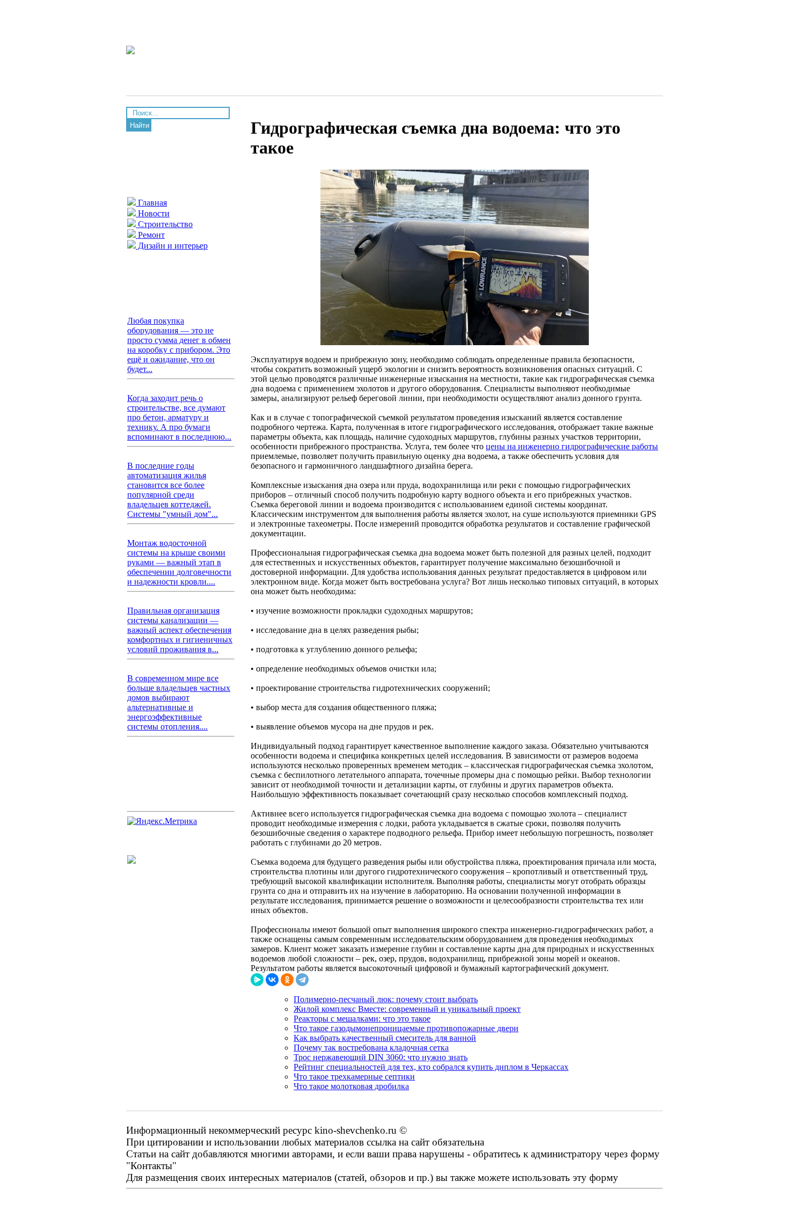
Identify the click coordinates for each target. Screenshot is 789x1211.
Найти (139, 125)
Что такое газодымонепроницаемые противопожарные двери (406, 1028)
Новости (153, 213)
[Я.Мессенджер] (257, 979)
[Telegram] (302, 979)
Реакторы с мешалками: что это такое (362, 1018)
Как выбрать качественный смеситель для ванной (385, 1037)
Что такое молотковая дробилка (351, 1086)
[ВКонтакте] (272, 979)
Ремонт (150, 234)
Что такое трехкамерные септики (354, 1076)
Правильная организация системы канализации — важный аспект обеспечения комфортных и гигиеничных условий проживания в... (179, 630)
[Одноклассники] (287, 979)
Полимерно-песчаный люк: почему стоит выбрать (386, 999)
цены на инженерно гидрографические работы (572, 446)
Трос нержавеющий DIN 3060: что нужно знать (380, 1057)
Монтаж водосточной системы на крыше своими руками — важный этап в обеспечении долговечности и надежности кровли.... (179, 562)
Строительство (164, 224)
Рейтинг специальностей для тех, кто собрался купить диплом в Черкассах (431, 1066)
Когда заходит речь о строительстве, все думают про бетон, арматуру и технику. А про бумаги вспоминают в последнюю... (179, 417)
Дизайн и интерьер (172, 245)
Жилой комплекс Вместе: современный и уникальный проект (407, 1008)
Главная (151, 202)
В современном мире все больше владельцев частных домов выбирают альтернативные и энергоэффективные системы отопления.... (178, 702)
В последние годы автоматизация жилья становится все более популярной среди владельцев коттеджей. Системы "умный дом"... (172, 490)
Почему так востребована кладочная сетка (371, 1047)
